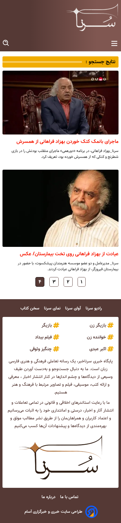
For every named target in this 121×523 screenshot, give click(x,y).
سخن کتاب (30, 308)
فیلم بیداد (43, 337)
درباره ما (49, 497)
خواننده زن (96, 337)
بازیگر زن (98, 325)
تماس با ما (69, 497)
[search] (6, 43)
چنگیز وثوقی (41, 349)
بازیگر (47, 325)
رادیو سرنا (94, 308)
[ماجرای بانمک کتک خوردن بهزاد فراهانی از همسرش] (60, 102)
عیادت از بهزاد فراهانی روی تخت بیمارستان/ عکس (69, 254)
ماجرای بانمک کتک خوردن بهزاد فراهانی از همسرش (67, 141)
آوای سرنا (73, 308)
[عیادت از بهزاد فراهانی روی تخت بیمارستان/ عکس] (60, 208)
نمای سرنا (53, 308)
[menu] (114, 43)
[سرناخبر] (92, 17)
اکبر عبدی (97, 349)
